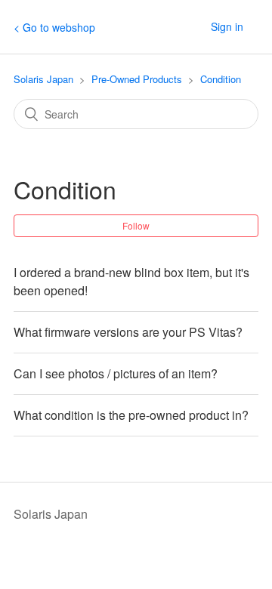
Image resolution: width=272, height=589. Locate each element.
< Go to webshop (54, 27)
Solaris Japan (43, 79)
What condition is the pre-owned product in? (131, 415)
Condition (220, 79)
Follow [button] (136, 225)
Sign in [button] (227, 26)
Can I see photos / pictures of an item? (116, 373)
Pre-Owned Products (136, 79)
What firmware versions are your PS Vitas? (128, 332)
